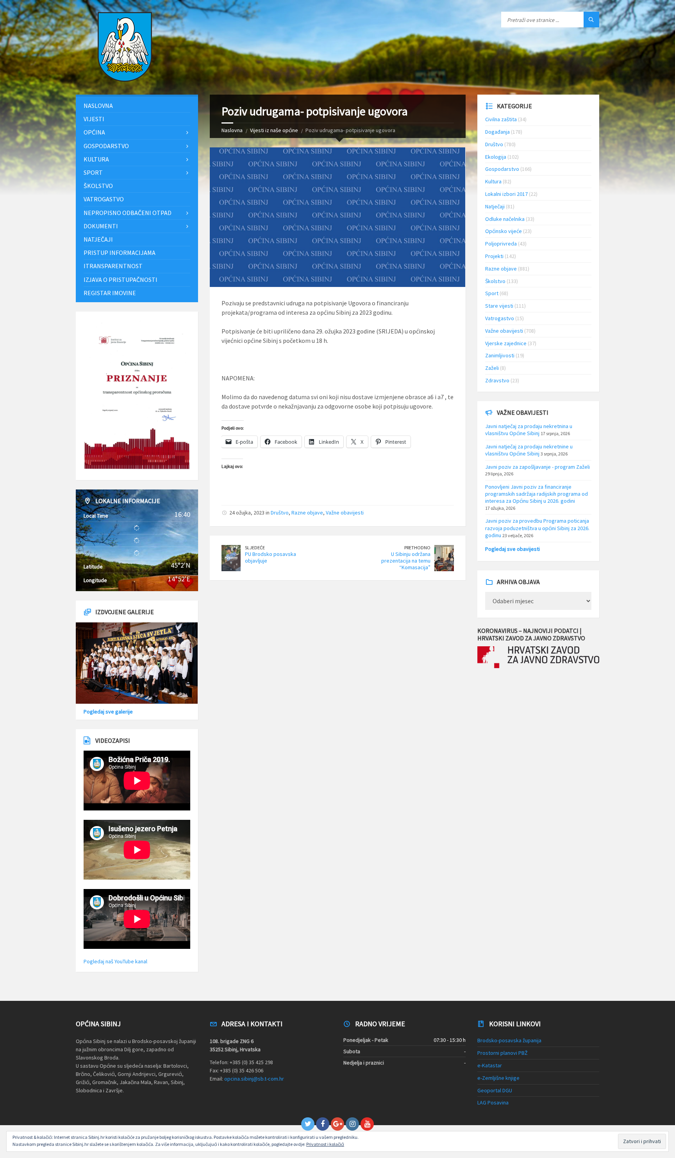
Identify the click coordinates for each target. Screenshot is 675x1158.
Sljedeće (255, 547)
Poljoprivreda (501, 243)
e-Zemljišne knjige (498, 1077)
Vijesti (94, 119)
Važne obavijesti (345, 512)
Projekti (494, 256)
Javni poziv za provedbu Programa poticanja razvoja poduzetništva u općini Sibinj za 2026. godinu (537, 527)
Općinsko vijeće (503, 231)
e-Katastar (489, 1065)
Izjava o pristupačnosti (120, 279)
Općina (94, 132)
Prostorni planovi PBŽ (502, 1052)
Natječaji (98, 239)
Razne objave (307, 512)
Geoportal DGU (494, 1090)
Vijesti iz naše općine (274, 130)
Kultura (96, 159)
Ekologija (495, 156)
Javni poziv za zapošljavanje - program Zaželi (537, 466)
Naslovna (232, 130)
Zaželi (492, 367)
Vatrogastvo (104, 199)
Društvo (280, 512)
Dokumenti (101, 226)
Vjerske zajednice (506, 343)
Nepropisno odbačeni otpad (127, 213)
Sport (93, 172)
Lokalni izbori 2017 (506, 193)
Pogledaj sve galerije (108, 711)
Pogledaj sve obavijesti (512, 548)
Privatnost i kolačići (325, 1144)
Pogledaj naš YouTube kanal (115, 961)
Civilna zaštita (501, 119)
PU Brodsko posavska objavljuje (270, 557)
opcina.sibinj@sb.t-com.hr (254, 1078)
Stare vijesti (499, 305)
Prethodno (417, 547)
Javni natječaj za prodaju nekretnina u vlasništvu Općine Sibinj (528, 430)
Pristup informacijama (119, 252)
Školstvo (98, 186)
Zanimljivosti (499, 355)
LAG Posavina (493, 1102)
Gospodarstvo (106, 146)
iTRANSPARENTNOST (113, 266)
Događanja (497, 131)
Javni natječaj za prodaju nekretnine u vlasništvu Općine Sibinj (529, 450)
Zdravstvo (497, 380)
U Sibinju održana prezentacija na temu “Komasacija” (405, 560)
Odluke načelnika (505, 218)
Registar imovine (110, 293)
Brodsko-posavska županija (509, 1040)
